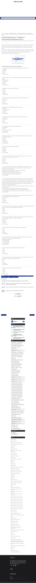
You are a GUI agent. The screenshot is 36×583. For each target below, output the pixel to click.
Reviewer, (7, 42)
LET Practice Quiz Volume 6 (16, 390)
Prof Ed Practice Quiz (15, 414)
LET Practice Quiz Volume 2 (16, 384)
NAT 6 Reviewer (14, 404)
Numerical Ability (15, 524)
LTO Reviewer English (15, 398)
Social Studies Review (15, 428)
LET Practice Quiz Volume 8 (17, 507)
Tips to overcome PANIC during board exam (18, 332)
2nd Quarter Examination (13, 33)
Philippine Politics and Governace (16, 409)
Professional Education (16, 417)
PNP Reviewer (14, 412)
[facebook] (11, 565)
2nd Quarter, (4, 41)
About (11, 576)
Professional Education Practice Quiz (16, 421)
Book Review (13, 348)
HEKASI (17, 367)
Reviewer (15, 34)
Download (14, 463)
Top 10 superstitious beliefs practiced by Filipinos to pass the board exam (18, 327)
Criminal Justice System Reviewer (16, 350)
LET (17, 373)
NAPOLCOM (16, 401)
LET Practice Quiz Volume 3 (16, 386)
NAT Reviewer (21, 404)
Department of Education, (27, 41)
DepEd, (32, 41)
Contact (11, 578)
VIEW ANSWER (5, 74)
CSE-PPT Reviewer (14, 353)
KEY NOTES (13, 373)
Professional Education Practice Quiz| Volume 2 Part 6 (19, 338)
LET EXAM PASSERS (14, 375)
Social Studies (14, 426)
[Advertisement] (18, 10)
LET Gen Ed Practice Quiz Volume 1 (16, 377)
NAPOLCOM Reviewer (16, 519)
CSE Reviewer (20, 352)
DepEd (7, 34)
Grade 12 (13, 367)
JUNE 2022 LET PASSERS (15, 370)
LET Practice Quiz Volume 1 (17, 496)
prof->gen (14, 537)
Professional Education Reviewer (16, 423)
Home (3, 33)
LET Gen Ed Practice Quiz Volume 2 (16, 379)
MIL (12, 401)
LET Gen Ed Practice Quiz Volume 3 (16, 381)
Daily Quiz (21, 353)
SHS (17, 425)
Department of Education (16, 355)
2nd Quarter (6, 33)
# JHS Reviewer (11, 277)
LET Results (14, 510)
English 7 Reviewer (15, 361)
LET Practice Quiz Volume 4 (16, 387)
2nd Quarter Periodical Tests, (18, 41)
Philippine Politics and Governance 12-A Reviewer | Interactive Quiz (17, 335)
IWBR (21, 367)
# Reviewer (16, 277)
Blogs (13, 447)
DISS (13, 462)
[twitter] (13, 565)
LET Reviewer (14, 511)
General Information (16, 473)
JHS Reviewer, (4, 42)
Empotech (13, 358)
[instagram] (16, 565)
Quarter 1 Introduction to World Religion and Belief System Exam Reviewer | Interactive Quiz (18, 284)
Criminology (13, 352)
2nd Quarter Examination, (10, 41)
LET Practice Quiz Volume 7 (16, 392)
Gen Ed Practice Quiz (16, 470)
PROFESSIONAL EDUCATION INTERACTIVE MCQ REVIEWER (16, 419)
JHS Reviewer (11, 34)
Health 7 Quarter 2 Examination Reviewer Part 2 (15, 290)
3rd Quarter (14, 445)
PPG (19, 412)
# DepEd (6, 277)
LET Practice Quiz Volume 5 (16, 389)
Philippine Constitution (16, 407)
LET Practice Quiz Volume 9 (16, 395)
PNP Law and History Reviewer (17, 411)
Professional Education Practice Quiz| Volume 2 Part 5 (19, 330)
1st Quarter (13, 342)
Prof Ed (22, 412)
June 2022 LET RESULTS (15, 372)
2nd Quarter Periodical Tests (22, 33)
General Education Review (16, 364)
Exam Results (13, 432)
